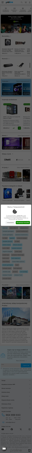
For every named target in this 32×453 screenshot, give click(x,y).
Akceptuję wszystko (23, 222)
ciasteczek (19, 215)
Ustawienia (10, 222)
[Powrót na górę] (29, 450)
